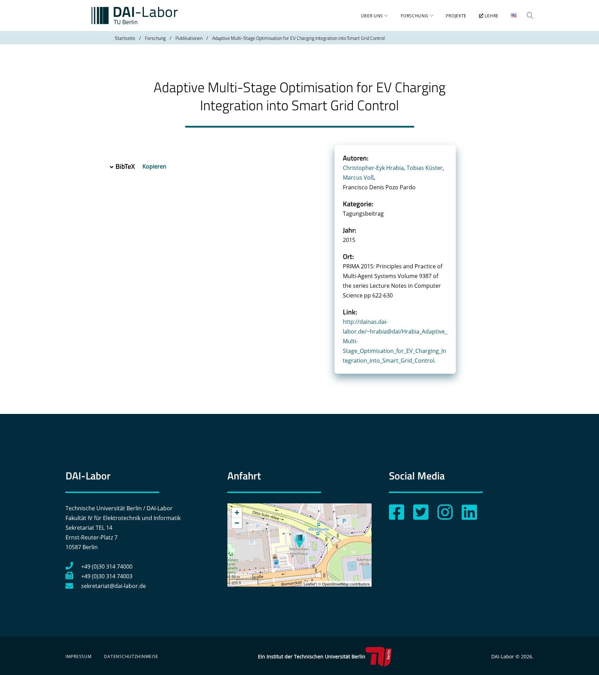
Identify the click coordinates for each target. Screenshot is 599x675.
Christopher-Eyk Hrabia (373, 168)
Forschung (414, 16)
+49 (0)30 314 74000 (106, 566)
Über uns (372, 16)
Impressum (79, 656)
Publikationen (188, 38)
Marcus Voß (358, 177)
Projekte (456, 16)
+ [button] (237, 512)
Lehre (491, 16)
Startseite (125, 38)
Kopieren (155, 166)
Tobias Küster (425, 168)
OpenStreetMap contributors (346, 584)
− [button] (237, 523)
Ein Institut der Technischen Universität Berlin (311, 656)
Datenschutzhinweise (131, 656)
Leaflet (309, 584)
